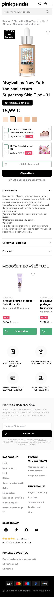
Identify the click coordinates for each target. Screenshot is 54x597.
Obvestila (7, 569)
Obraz (5, 24)
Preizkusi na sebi (19, 102)
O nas (31, 512)
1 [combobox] (4, 136)
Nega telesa (8, 493)
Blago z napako (10, 503)
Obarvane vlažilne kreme (25, 24)
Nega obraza (9, 468)
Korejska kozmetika (13, 498)
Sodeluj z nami (36, 502)
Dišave (6, 478)
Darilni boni (34, 507)
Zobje (5, 488)
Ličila (42, 21)
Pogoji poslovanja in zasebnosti (19, 559)
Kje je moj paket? (37, 476)
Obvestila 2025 (10, 564)
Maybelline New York (25, 21)
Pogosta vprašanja (38, 492)
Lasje (5, 473)
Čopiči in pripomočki (13, 483)
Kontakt (32, 497)
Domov (7, 21)
